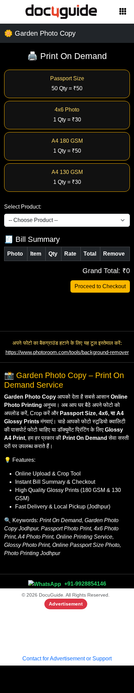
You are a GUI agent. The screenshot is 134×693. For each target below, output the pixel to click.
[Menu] (123, 12)
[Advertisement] (67, 630)
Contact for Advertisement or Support (67, 658)
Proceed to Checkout (100, 286)
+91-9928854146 (84, 584)
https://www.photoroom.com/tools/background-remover (67, 352)
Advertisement (66, 604)
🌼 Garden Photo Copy (40, 33)
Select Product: (22, 207)
